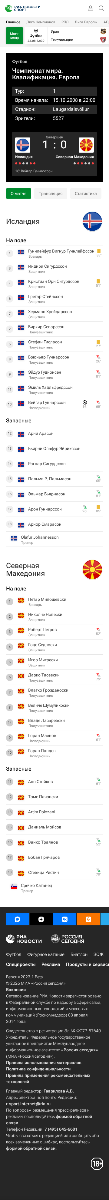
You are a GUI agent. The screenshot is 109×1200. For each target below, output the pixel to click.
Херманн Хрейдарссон (50, 311)
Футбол (19, 61)
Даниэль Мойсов (44, 827)
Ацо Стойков (40, 781)
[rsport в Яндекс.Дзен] (41, 919)
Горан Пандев (42, 750)
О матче (19, 193)
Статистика (86, 193)
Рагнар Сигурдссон (47, 463)
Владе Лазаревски (46, 720)
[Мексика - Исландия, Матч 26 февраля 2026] (20, 163)
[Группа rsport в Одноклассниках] (88, 919)
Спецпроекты (20, 964)
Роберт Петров (42, 629)
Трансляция (51, 193)
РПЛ (65, 22)
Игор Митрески (43, 659)
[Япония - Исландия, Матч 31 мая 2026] (31, 163)
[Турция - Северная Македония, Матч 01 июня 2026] (93, 163)
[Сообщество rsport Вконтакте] (64, 919)
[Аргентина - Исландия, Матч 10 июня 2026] (34, 163)
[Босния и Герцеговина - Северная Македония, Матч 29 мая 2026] (89, 163)
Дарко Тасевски (44, 675)
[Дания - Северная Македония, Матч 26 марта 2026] (82, 163)
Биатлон (79, 954)
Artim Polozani (41, 811)
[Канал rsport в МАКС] (17, 919)
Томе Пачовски (43, 796)
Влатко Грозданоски (48, 690)
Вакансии (16, 989)
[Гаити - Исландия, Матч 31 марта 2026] (27, 163)
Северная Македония (75, 157)
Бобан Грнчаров (44, 857)
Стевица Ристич (43, 872)
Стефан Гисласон (45, 341)
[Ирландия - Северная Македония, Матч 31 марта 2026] (85, 163)
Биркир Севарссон (46, 326)
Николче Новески (45, 614)
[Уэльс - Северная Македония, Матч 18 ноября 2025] (78, 163)
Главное (13, 22)
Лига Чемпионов (40, 22)
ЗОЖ (99, 954)
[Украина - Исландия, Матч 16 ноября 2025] (16, 163)
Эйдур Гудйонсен (44, 372)
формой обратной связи (30, 1148)
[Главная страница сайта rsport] (36, 8)
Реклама (50, 964)
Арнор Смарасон (44, 524)
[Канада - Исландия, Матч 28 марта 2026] (23, 163)
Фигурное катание (45, 954)
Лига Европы (86, 22)
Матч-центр (14, 36)
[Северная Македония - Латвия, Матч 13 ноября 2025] (75, 163)
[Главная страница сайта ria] (7, 8)
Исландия (24, 157)
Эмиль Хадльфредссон (50, 387)
